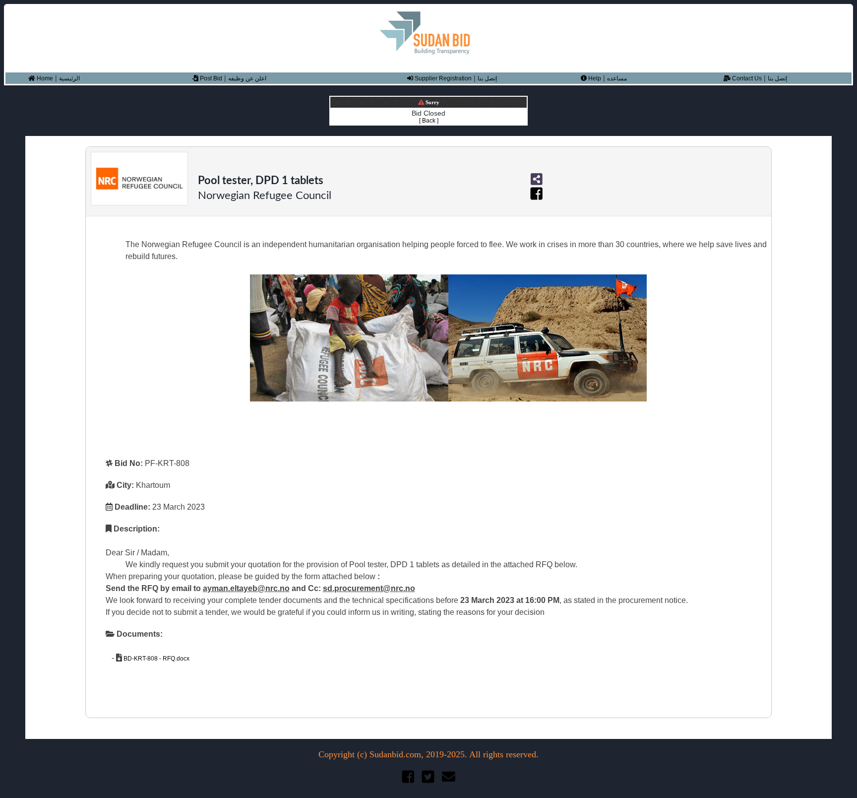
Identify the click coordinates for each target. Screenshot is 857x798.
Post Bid (210, 78)
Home (44, 78)
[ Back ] (428, 120)
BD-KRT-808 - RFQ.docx (155, 658)
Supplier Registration (442, 78)
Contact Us (746, 78)
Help (594, 78)
